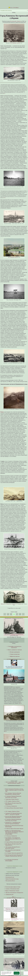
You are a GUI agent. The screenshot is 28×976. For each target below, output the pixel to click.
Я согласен (16, 973)
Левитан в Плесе (12, 801)
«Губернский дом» (9, 894)
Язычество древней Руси (14, 853)
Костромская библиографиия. (11, 860)
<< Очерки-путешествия (14, 654)
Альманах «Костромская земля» (12, 888)
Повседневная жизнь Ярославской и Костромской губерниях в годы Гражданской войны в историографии (14, 832)
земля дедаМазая (15, 919)
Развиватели (11, 806)
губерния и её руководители (17, 634)
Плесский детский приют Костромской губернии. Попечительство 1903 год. (14, 855)
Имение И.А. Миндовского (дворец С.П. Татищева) (11, 603)
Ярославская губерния (13, 975)
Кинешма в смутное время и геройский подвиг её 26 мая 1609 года (14, 790)
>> (23, 614)
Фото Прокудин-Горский (15, 43)
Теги (13, 896)
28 (20, 614)
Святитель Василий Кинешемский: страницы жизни (13, 794)
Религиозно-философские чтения (12, 886)
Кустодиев (15, 666)
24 (8, 614)
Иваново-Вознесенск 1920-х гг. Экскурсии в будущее (13, 814)
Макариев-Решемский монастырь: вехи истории (13, 797)
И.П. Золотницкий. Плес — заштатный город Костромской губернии (15, 783)
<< (4, 614)
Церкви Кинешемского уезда (12, 878)
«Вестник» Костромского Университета (14, 892)
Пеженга (17, 799)
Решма (2, 412)
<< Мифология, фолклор (14, 656)
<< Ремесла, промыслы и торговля (14, 649)
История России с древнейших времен (12, 847)
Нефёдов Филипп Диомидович (13, 873)
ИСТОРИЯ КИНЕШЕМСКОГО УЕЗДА (14, 659)
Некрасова (8, 909)
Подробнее (3, 974)
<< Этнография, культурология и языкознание (14, 647)
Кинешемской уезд (10, 877)
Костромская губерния (11, 867)
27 (17, 614)
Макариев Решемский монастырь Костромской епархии (13, 817)
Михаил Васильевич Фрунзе (14, 808)
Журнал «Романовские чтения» (12, 890)
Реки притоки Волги (10, 880)
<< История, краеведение (14, 652)
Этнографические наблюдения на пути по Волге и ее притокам (13, 839)
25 (11, 614)
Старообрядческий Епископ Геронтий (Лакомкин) (12, 823)
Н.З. (4, 93)
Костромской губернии (15, 21)
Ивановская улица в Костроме (12, 875)
